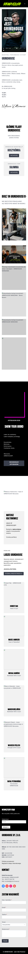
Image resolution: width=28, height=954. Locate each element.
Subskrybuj (5, 909)
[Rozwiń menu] (24, 3)
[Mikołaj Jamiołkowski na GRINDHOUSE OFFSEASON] (14, 353)
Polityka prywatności (8, 951)
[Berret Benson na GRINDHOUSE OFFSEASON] (14, 304)
